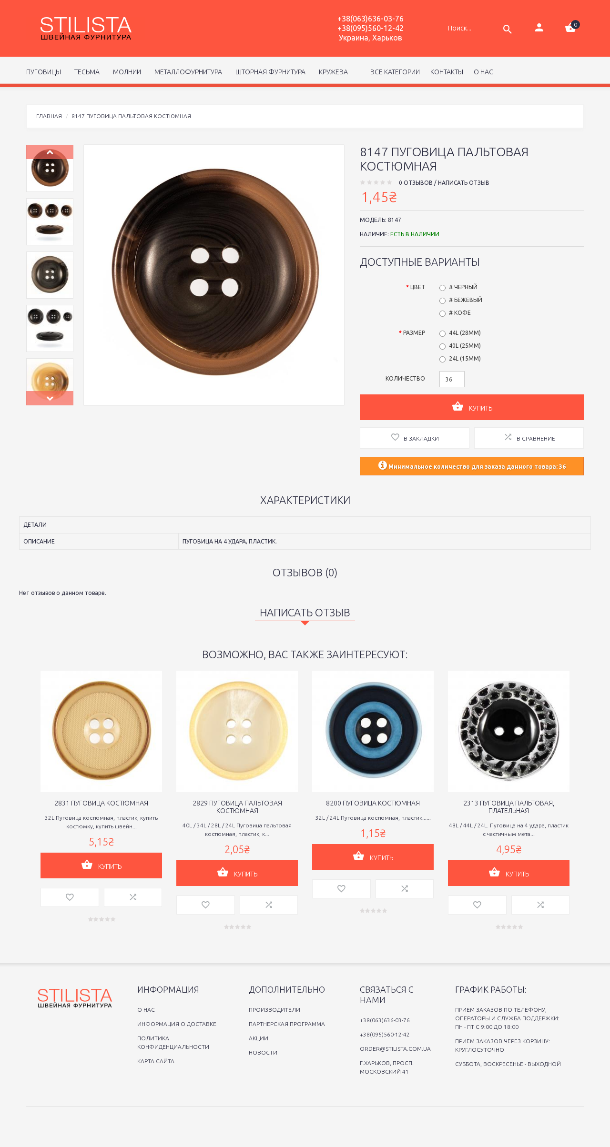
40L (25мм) (465, 345)
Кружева (332, 72)
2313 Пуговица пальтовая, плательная (508, 807)
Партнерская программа (287, 1024)
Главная (49, 116)
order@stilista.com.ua (395, 1049)
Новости (263, 1052)
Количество (405, 378)
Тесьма (85, 72)
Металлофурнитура (187, 72)
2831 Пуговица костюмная (101, 803)
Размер (414, 333)
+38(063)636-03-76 (370, 18)
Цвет (417, 287)
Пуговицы (43, 72)
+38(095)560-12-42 (370, 28)
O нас (146, 1009)
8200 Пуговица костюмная (373, 803)
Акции (258, 1038)
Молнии (125, 72)
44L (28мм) (465, 333)
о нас (483, 72)
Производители (274, 1009)
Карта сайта (155, 1061)
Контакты (446, 72)
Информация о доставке (176, 1024)
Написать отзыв (463, 183)
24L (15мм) (465, 358)
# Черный (463, 287)
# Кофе (460, 313)
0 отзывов (416, 183)
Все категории (394, 72)
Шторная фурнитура (269, 72)
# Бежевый (465, 300)
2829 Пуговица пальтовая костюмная (237, 807)
